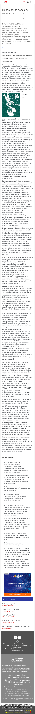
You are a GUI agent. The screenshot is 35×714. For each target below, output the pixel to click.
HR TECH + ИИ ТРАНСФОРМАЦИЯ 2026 (16, 626)
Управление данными (22, 687)
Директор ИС (11, 680)
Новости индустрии (22, 18)
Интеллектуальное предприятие (17, 693)
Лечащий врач (25, 680)
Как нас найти (6, 645)
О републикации (23, 645)
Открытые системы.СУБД (18, 678)
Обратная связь (26, 643)
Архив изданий (17, 647)
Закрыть (27, 712)
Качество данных (21, 691)
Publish (9, 682)
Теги (30, 645)
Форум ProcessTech (8, 615)
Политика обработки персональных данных (17, 648)
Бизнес (14, 18)
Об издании (17, 643)
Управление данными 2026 (11, 621)
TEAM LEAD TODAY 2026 (10, 609)
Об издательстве (8, 643)
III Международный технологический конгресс (17, 604)
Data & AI (10, 691)
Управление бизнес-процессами (17, 695)
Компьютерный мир (18, 675)
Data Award (8, 687)
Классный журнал (22, 682)
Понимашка (18, 684)
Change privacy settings (17, 650)
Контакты (14, 645)
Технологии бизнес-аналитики (17, 689)
